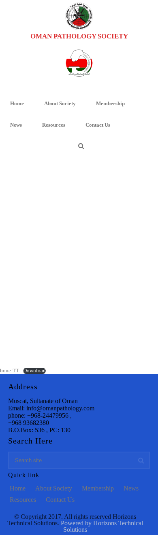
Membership (110, 103)
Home (17, 103)
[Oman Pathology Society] (79, 16)
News (16, 125)
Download (34, 371)
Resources (53, 125)
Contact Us (97, 125)
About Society (60, 103)
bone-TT (9, 371)
